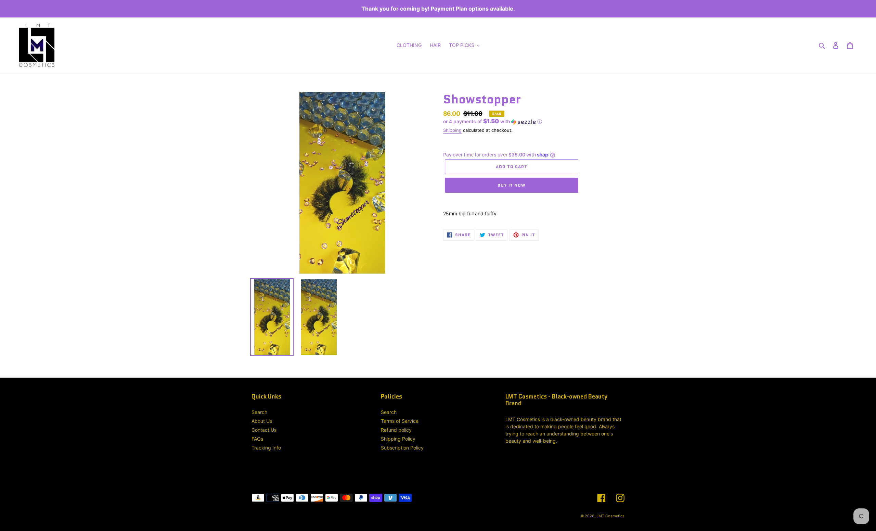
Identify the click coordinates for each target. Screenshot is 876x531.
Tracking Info (266, 448)
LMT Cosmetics (610, 516)
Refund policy (396, 430)
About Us (262, 421)
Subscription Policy (402, 448)
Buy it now (512, 185)
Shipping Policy (398, 439)
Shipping (452, 130)
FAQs (257, 439)
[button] (492, 121)
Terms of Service (399, 421)
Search (259, 412)
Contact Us (264, 430)
